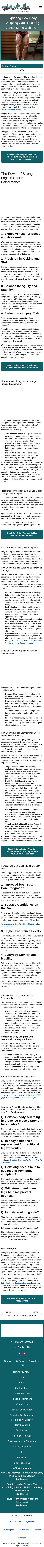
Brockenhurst (15, 1522)
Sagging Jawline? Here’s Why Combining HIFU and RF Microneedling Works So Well (22, 1487)
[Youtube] (24, 1353)
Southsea (22, 1538)
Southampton (8, 1530)
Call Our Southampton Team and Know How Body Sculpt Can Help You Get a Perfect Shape (22, 156)
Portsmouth (24, 1530)
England (15, 1515)
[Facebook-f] (19, 1353)
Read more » (22, 1479)
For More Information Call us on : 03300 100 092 (22, 1299)
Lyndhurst (30, 1522)
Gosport (37, 1530)
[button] (40, 7)
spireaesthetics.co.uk (30, 1543)
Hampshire (27, 1515)
